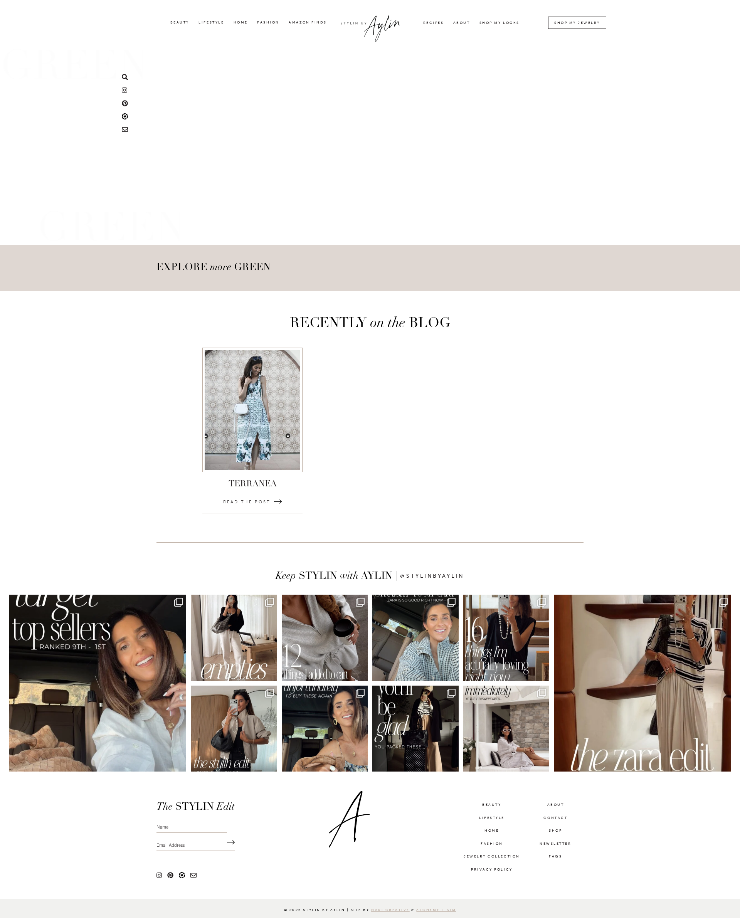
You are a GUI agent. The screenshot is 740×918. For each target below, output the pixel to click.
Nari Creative (390, 911)
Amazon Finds (307, 22)
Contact (555, 819)
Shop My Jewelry (577, 23)
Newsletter (555, 845)
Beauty (179, 22)
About (461, 23)
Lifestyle (211, 22)
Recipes (433, 23)
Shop (555, 832)
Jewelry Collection (492, 858)
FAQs (555, 858)
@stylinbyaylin (432, 576)
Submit (229, 844)
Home (241, 22)
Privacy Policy (491, 871)
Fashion (268, 22)
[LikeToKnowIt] (125, 116)
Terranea (253, 484)
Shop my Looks (499, 23)
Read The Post (246, 501)
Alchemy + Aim (436, 911)
